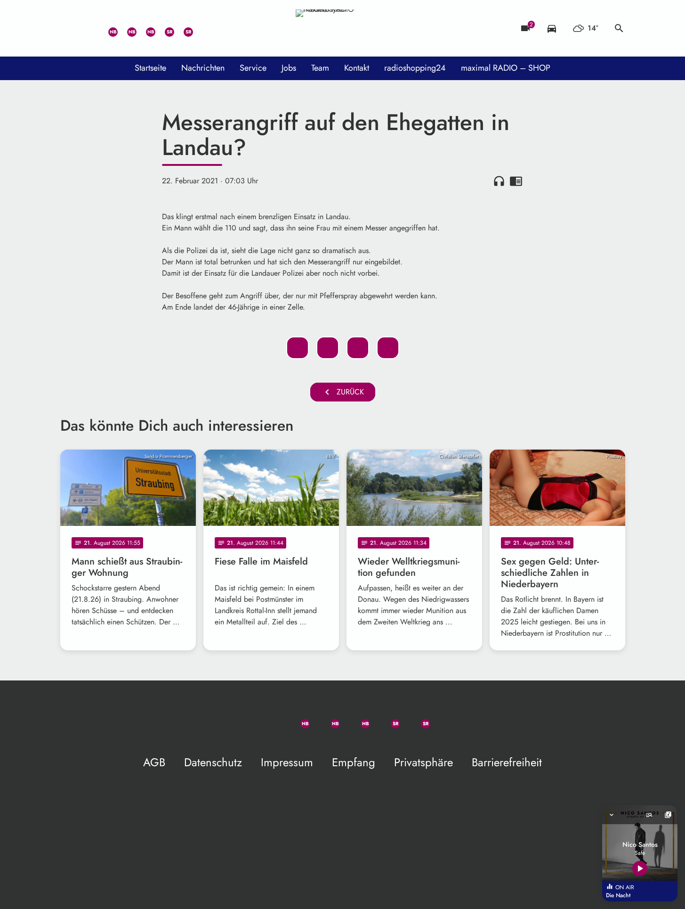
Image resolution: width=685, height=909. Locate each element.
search (619, 28)
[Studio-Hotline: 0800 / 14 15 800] (88, 28)
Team (320, 68)
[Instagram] (145, 28)
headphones (499, 181)
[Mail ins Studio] (69, 28)
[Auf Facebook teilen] (297, 347)
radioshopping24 (415, 68)
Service (253, 68)
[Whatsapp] (107, 28)
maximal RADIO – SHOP (505, 68)
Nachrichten (203, 68)
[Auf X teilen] (327, 347)
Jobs (289, 68)
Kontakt (356, 68)
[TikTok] (201, 28)
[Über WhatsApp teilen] (358, 347)
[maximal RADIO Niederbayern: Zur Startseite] (343, 28)
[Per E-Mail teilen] (388, 347)
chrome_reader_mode (516, 181)
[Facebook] (126, 28)
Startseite (150, 68)
